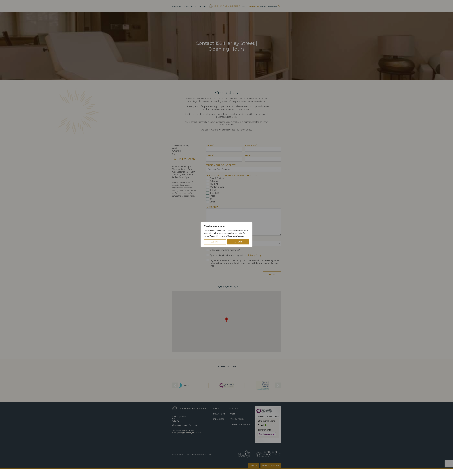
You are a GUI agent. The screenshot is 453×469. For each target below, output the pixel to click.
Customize (215, 242)
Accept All (238, 242)
